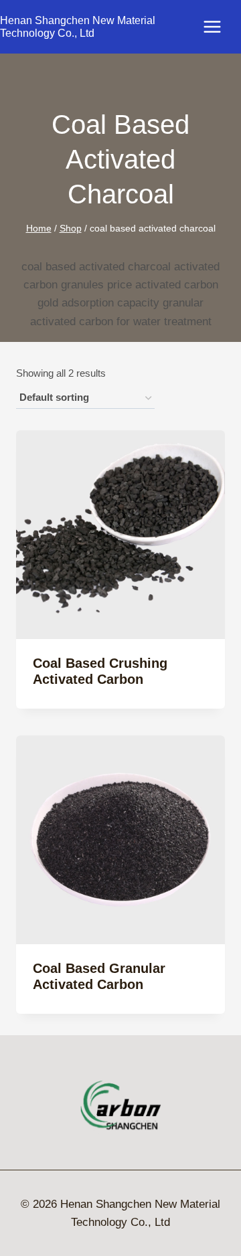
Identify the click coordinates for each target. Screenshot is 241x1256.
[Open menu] (219, 26)
